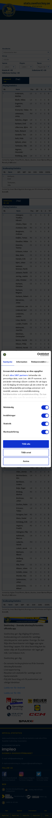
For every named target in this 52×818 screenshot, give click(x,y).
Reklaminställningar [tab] (40, 362)
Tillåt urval (26, 452)
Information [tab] (21, 362)
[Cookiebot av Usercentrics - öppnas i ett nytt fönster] (37, 354)
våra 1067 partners (19, 375)
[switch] (45, 415)
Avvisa (26, 461)
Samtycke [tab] (7, 362)
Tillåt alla (26, 444)
